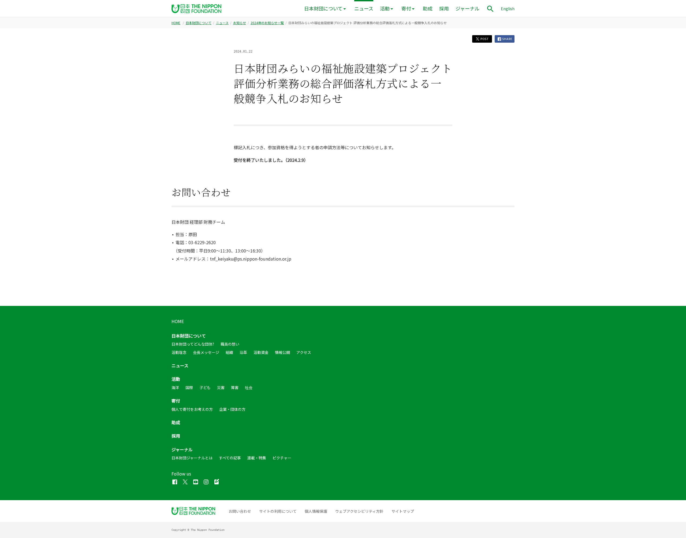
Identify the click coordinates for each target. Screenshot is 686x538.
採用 (444, 8)
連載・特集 (256, 457)
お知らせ (239, 22)
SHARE (507, 38)
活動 (385, 8)
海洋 (175, 387)
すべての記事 (230, 457)
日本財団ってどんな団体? (193, 344)
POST (484, 38)
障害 (234, 387)
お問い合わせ (240, 511)
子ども (205, 387)
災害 (221, 387)
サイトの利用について (278, 511)
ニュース (363, 8)
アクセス (303, 352)
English (507, 8)
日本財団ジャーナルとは (192, 457)
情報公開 (282, 352)
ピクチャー (282, 457)
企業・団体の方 (232, 409)
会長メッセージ (206, 352)
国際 (189, 387)
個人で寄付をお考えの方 (192, 409)
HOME (176, 22)
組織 (229, 352)
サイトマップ (403, 511)
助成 (428, 8)
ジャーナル (467, 8)
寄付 (406, 8)
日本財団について (323, 8)
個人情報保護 (316, 511)
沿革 (243, 352)
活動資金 (261, 352)
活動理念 (179, 352)
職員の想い (230, 344)
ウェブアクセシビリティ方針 (359, 511)
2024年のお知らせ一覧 (267, 22)
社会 (248, 387)
